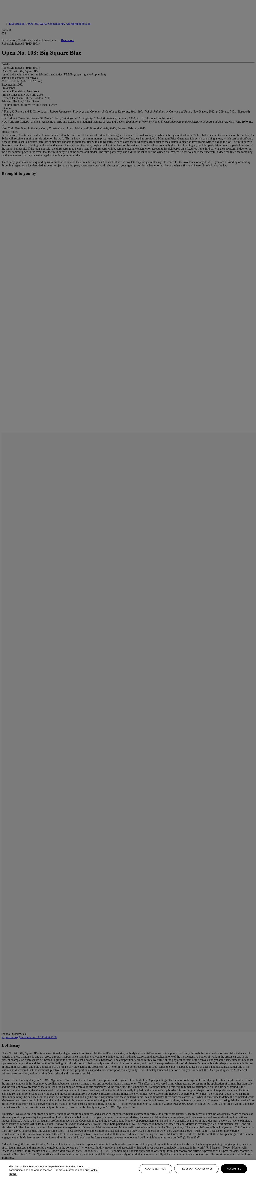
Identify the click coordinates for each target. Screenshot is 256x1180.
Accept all (234, 1168)
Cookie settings (155, 1168)
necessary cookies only (196, 1168)
